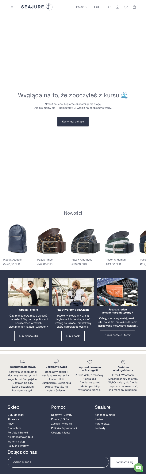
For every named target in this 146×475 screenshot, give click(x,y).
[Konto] (117, 7)
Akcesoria (14, 419)
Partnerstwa (102, 423)
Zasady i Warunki (61, 423)
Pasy (11, 423)
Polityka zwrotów (18, 446)
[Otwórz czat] (138, 467)
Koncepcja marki (105, 415)
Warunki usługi (16, 441)
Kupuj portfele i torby (118, 335)
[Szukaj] (109, 7)
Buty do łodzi (16, 415)
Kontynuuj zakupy (73, 121)
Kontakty (100, 428)
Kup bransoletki (28, 336)
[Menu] (12, 7)
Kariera (99, 419)
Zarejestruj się (124, 462)
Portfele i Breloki (18, 432)
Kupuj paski (73, 336)
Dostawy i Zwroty (61, 415)
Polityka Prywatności (64, 428)
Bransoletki (14, 428)
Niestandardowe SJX (20, 437)
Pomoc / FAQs (60, 419)
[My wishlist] (126, 6)
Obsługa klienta (60, 432)
